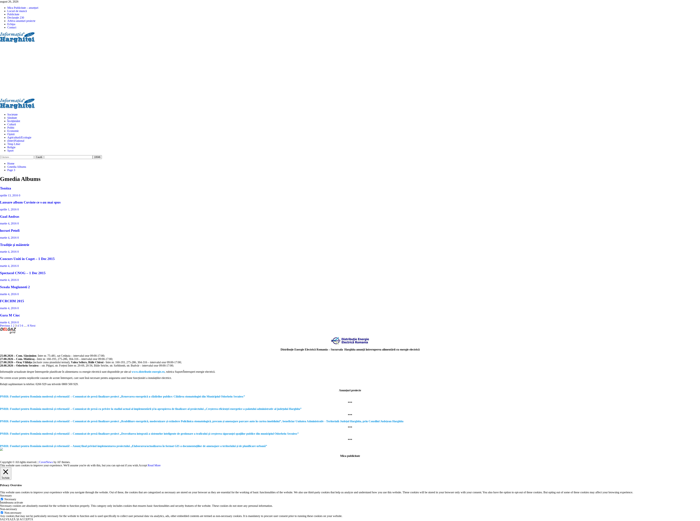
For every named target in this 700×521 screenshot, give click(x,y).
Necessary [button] (6, 495)
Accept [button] (143, 465)
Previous (5, 325)
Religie (11, 147)
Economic (13, 130)
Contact (11, 27)
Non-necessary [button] (8, 509)
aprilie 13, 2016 (9, 195)
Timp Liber (13, 144)
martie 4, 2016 (8, 223)
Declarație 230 (15, 17)
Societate (12, 114)
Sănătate (12, 117)
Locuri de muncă (17, 11)
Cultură (11, 124)
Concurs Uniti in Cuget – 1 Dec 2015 (27, 259)
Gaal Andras (9, 216)
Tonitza (5, 188)
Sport (10, 150)
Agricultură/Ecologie (19, 137)
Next (32, 325)
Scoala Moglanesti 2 (15, 287)
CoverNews (46, 462)
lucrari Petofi (10, 230)
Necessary (10, 499)
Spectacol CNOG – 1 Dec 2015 (23, 273)
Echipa (11, 24)
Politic (11, 127)
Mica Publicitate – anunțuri (22, 7)
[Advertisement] (350, 71)
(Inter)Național (15, 140)
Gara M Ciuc (10, 315)
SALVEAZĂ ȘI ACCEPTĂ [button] (16, 519)
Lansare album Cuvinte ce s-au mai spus (30, 202)
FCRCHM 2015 (12, 301)
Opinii (11, 134)
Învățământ (13, 121)
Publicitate (13, 14)
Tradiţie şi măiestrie (14, 245)
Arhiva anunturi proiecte (21, 20)
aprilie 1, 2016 (8, 209)
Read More (154, 465)
